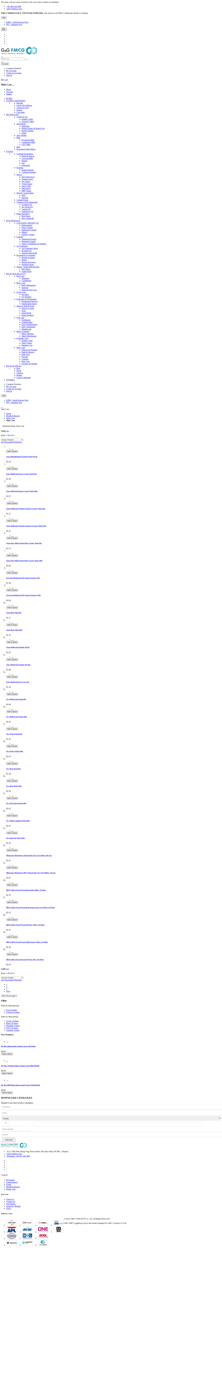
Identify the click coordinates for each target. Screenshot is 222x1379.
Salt (23, 163)
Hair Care (26, 361)
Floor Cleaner (27, 228)
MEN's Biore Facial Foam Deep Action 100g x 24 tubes (26, 890)
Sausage (25, 198)
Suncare (25, 288)
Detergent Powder (29, 239)
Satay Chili (26, 186)
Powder (25, 357)
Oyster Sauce (27, 184)
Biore (12, 1023)
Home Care (11, 1189)
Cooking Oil (27, 204)
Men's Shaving (28, 334)
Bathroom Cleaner (29, 230)
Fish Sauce (26, 188)
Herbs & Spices (28, 156)
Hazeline (13, 1026)
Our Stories (10, 1204)
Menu (8, 89)
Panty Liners (27, 343)
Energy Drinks (28, 131)
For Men (25, 294)
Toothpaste (26, 320)
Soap (24, 311)
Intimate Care (27, 345)
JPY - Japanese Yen (14, 24)
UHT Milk (26, 145)
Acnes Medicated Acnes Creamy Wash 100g (22, 491)
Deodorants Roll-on (30, 301)
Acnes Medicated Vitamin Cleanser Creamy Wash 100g (26, 526)
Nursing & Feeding (29, 364)
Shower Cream (28, 308)
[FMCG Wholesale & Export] (19, 54)
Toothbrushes (27, 322)
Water (24, 133)
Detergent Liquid (28, 241)
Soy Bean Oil (27, 207)
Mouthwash (26, 329)
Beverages (10, 1180)
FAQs (8, 1208)
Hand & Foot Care (29, 290)
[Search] (26, 59)
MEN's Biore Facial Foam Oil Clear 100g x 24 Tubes (25, 925)
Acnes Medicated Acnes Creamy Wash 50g (21, 474)
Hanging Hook (28, 264)
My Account (11, 71)
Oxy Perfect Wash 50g (14, 734)
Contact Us (10, 1202)
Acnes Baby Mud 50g (13, 613)
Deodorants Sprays (29, 304)
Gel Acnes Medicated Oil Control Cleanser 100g (23, 595)
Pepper (24, 161)
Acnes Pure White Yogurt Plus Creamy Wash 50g (24, 543)
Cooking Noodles (29, 172)
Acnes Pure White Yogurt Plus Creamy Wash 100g (24, 561)
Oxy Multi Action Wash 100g (16, 717)
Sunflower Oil (27, 211)
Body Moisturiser (29, 285)
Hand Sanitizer (28, 315)
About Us (10, 1199)
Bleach (24, 232)
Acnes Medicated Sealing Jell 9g (17, 647)
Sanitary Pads (27, 341)
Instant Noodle (28, 170)
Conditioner (26, 281)
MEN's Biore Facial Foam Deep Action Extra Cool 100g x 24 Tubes (30, 907)
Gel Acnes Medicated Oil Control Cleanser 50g (23, 578)
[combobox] (13, 59)
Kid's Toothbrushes (29, 324)
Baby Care (10, 418)
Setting (9, 94)
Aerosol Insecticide (29, 253)
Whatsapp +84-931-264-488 (18, 1156)
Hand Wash (26, 313)
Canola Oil (26, 209)
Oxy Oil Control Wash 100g (16, 803)
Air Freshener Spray (30, 248)
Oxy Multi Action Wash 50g (16, 699)
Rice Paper (26, 216)
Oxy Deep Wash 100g (14, 786)
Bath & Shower (28, 352)
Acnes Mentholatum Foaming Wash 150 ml (21, 457)
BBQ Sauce (26, 191)
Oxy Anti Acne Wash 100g (15, 838)
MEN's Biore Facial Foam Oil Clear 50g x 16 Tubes (25, 960)
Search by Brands (13, 1206)
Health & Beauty (13, 416)
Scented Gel (26, 251)
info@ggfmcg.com (14, 9)
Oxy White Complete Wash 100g (18, 821)
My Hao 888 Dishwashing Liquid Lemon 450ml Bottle (20, 1085)
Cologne (25, 359)
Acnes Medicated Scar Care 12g (17, 682)
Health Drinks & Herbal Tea (33, 128)
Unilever (13, 1012)
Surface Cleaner (28, 234)
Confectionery (12, 1182)
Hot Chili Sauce (28, 177)
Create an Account (13, 73)
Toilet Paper (26, 271)
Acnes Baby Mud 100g (14, 630)
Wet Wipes (26, 269)
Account (9, 92)
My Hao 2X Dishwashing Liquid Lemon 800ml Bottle (20, 1066)
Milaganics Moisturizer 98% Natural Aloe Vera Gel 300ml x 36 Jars (31, 873)
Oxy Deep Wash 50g (13, 769)
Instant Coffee (27, 119)
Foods (8, 1184)
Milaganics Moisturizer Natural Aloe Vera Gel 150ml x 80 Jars (29, 855)
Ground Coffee (28, 121)
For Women (26, 297)
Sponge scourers (28, 258)
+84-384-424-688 (14, 6)
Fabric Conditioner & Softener (34, 244)
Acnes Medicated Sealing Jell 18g (18, 665)
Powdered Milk (28, 140)
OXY (12, 1028)
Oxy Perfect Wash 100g (14, 751)
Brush (24, 260)
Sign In (9, 75)
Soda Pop (25, 126)
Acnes (12, 1021)
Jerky (24, 195)
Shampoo (25, 278)
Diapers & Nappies (29, 350)
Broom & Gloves (29, 262)
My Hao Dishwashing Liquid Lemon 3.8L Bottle (18, 1046)
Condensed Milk (28, 142)
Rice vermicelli (28, 218)
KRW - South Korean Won (17, 22)
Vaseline (12, 1030)
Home (8, 413)
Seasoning (26, 165)
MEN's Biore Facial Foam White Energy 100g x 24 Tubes (27, 942)
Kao (11, 1010)
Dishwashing (27, 225)
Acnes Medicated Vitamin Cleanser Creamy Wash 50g (25, 509)
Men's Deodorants (29, 336)
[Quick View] (12, 449)
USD (4, 18)
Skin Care (26, 354)
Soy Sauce (26, 181)
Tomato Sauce (27, 179)
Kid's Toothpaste (28, 327)
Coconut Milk (27, 158)
